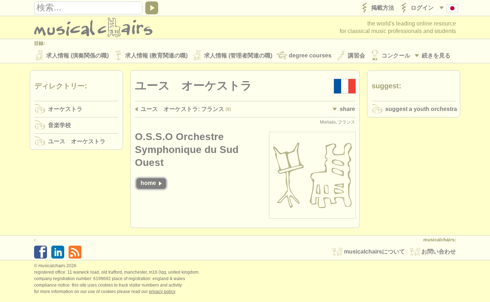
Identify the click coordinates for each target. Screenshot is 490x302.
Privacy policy (162, 291)
